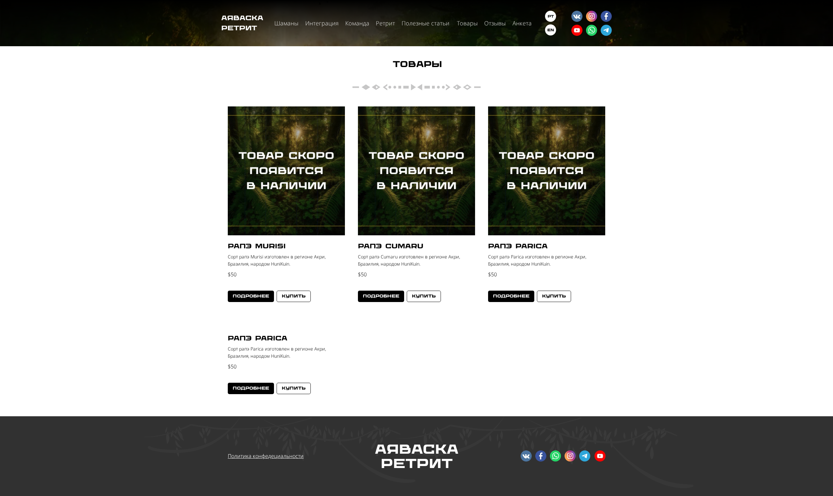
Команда (357, 23)
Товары (467, 23)
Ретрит (385, 23)
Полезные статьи (425, 23)
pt (551, 16)
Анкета (522, 23)
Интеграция (322, 23)
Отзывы (495, 23)
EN (550, 30)
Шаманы (286, 23)
